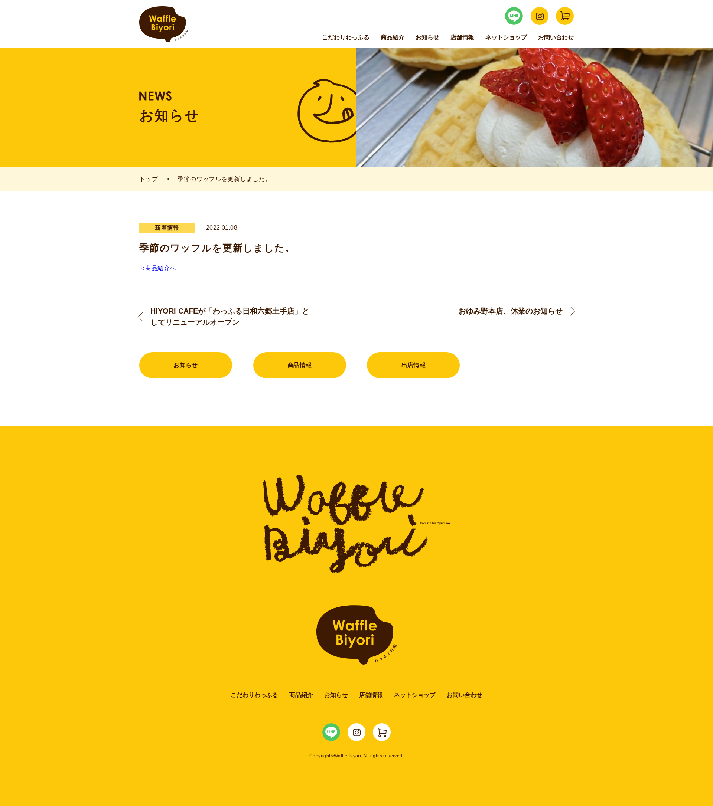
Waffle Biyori (356, 635)
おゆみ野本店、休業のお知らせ (511, 311)
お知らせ (427, 37)
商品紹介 (392, 37)
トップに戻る (687, 784)
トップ (148, 179)
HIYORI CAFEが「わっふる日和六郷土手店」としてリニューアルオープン (229, 316)
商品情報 (299, 365)
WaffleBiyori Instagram (539, 16)
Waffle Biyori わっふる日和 (163, 24)
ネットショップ (506, 37)
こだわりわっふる (345, 37)
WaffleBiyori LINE (514, 16)
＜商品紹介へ (157, 268)
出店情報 (413, 365)
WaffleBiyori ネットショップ (565, 16)
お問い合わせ (556, 37)
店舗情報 (462, 37)
